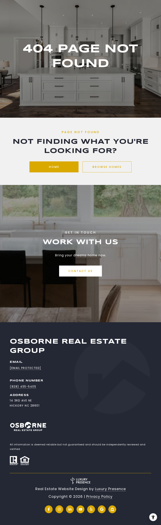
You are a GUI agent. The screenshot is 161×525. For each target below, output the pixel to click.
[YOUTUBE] (80, 509)
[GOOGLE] (102, 509)
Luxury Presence (110, 488)
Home (54, 167)
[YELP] (91, 509)
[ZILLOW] (112, 509)
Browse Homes (107, 167)
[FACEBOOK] (49, 509)
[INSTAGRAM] (59, 509)
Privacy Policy (99, 496)
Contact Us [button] (80, 271)
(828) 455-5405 (23, 387)
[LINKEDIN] (70, 509)
